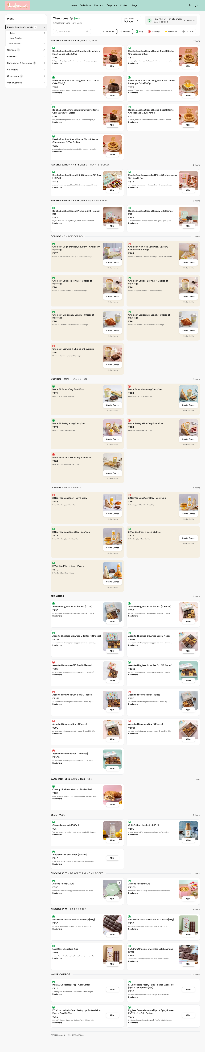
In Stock (126, 31)
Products (98, 5)
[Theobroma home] (36, 5)
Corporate (112, 5)
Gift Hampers (27, 43)
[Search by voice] (86, 31)
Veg (141, 31)
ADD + (112, 66)
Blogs (134, 5)
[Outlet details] (71, 18)
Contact (124, 5)
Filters (110, 31)
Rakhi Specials (27, 38)
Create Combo (112, 262)
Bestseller (172, 31)
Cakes (27, 33)
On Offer (189, 31)
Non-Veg (156, 31)
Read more (57, 63)
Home (73, 5)
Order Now (85, 5)
